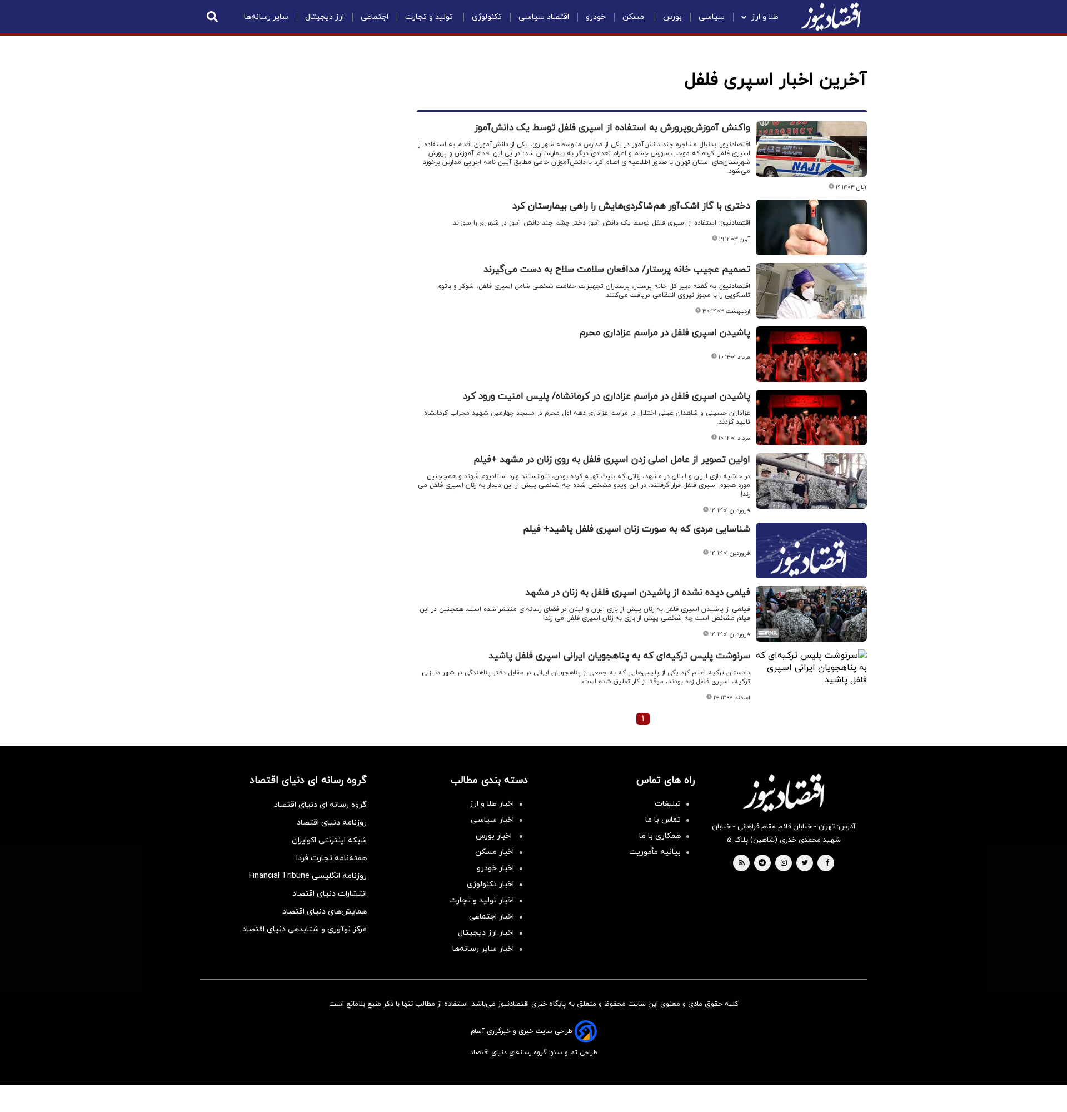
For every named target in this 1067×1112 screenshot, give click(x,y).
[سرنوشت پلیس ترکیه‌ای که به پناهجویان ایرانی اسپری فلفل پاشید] (811, 667)
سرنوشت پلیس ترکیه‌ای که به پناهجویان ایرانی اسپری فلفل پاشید (619, 656)
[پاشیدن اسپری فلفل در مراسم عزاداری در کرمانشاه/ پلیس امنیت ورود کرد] (811, 417)
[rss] (742, 863)
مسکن (634, 17)
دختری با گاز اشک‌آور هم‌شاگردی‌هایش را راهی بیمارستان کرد (631, 206)
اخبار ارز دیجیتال (486, 932)
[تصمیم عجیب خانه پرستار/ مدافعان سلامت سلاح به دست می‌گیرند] (811, 291)
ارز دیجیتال (324, 17)
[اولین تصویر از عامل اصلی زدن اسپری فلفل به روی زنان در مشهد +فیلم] (811, 481)
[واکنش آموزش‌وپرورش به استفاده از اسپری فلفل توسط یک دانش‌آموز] (811, 149)
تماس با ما (663, 820)
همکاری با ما (660, 836)
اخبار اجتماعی (491, 916)
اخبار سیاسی (492, 820)
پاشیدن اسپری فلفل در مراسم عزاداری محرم (665, 333)
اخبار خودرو (495, 868)
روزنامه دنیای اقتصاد (332, 822)
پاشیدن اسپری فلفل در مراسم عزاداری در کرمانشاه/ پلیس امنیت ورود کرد (606, 396)
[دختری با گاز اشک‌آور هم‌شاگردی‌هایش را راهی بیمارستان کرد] (811, 227)
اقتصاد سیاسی (543, 17)
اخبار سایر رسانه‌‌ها (483, 949)
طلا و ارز (765, 17)
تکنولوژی (487, 17)
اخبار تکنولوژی (490, 884)
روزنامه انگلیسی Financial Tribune (308, 876)
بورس (672, 17)
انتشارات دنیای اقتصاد (329, 893)
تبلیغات (668, 803)
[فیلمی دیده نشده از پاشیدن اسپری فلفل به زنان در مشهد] (811, 614)
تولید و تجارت (430, 17)
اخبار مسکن (494, 852)
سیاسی (712, 17)
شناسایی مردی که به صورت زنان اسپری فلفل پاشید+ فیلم (636, 529)
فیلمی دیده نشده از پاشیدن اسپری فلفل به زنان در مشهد (637, 592)
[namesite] (830, 16)
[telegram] (762, 863)
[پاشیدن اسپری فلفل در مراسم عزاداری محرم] (811, 354)
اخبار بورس (495, 836)
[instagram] (784, 863)
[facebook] (827, 863)
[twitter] (804, 863)
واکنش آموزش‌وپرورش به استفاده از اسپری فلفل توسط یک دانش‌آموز (612, 128)
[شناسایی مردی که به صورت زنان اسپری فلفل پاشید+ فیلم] (811, 564)
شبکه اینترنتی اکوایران (329, 840)
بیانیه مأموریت (655, 852)
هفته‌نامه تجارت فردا (331, 858)
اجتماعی (374, 17)
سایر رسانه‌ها (266, 17)
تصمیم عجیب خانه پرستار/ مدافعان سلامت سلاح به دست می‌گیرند (616, 269)
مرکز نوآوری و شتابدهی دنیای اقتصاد (304, 929)
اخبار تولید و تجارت (481, 900)
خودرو (596, 17)
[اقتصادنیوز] (783, 792)
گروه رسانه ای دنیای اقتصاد (320, 805)
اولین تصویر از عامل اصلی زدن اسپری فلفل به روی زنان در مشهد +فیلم (611, 459)
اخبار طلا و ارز (492, 803)
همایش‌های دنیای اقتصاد (324, 911)
